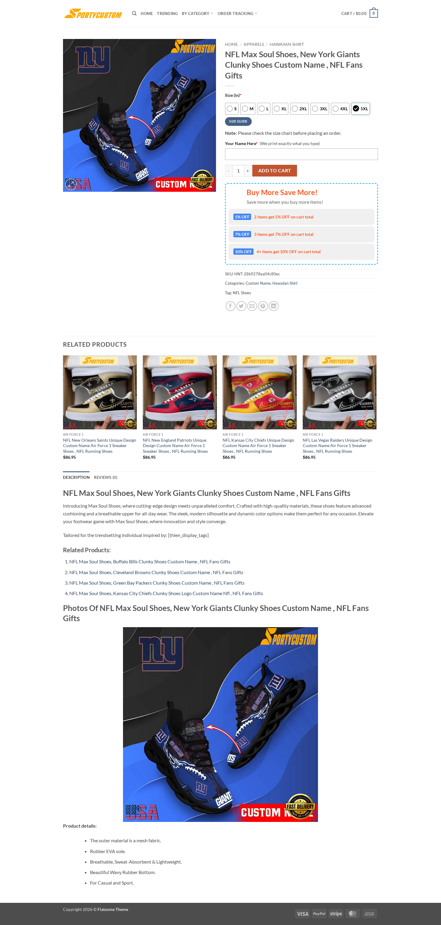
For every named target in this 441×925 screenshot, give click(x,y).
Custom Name (258, 283)
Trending (167, 13)
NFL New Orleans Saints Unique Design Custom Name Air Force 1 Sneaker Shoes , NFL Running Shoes (99, 445)
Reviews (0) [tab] (106, 477)
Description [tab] (76, 477)
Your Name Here (241, 143)
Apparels (254, 44)
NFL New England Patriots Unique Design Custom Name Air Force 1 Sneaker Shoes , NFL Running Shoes (175, 445)
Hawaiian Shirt (287, 44)
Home (147, 13)
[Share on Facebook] (231, 306)
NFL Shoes (242, 292)
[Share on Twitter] (241, 306)
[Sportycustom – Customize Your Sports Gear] (93, 13)
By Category (195, 13)
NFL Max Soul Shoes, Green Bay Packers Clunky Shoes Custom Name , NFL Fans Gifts (156, 583)
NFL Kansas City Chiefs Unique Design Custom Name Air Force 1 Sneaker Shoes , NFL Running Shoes (258, 445)
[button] (359, 13)
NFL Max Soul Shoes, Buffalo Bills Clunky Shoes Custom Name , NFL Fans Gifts (149, 561)
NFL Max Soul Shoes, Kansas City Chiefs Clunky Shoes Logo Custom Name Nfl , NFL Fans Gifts (166, 593)
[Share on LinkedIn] (274, 306)
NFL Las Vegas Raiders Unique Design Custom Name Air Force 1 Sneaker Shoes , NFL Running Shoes (337, 445)
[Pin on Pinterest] (263, 306)
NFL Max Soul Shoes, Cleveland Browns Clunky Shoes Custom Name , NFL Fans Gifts (156, 572)
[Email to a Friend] (252, 306)
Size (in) (233, 95)
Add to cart (274, 170)
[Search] (134, 13)
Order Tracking (236, 13)
